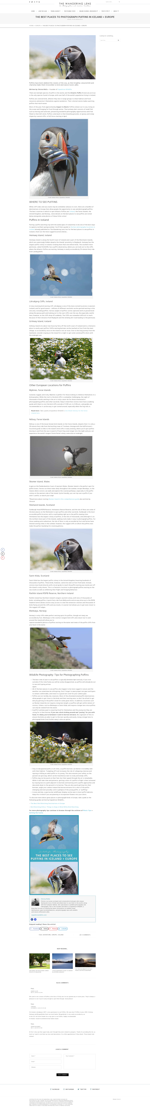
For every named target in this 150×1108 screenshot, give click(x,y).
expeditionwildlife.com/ (39, 915)
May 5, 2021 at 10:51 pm (36, 1027)
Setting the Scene (36, 813)
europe (54, 935)
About (116, 11)
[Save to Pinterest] (2, 558)
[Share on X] (2, 554)
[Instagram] (35, 919)
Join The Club (43, 11)
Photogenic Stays (69, 11)
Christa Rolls (79, 19)
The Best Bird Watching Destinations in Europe (48, 803)
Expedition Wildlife (65, 89)
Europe (69, 19)
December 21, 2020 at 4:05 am (38, 1008)
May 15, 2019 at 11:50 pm (36, 992)
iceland (61, 935)
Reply (32, 988)
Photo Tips (105, 11)
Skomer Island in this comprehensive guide (64, 499)
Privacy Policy (117, 1099)
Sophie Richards (35, 1026)
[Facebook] (32, 919)
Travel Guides (55, 11)
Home (33, 11)
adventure (47, 935)
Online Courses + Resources (88, 11)
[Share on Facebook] (2, 550)
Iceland (72, 211)
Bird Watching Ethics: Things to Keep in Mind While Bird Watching (55, 807)
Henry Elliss (34, 991)
